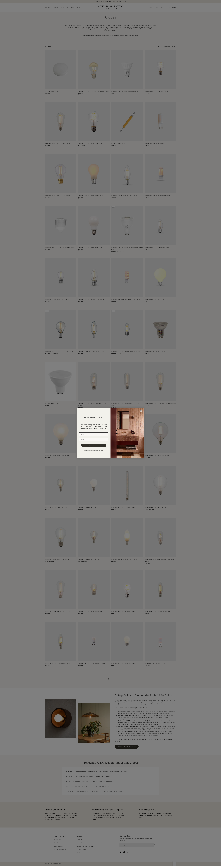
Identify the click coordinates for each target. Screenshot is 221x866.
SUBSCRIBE (94, 445)
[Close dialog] (141, 411)
